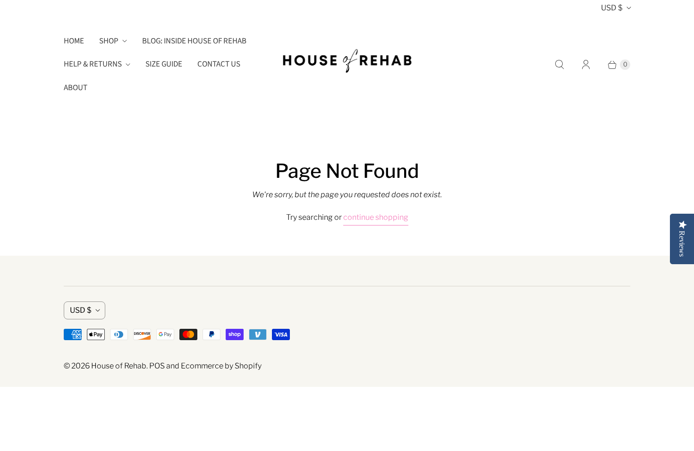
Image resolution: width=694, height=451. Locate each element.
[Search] (559, 64)
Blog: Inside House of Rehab (194, 41)
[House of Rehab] (347, 64)
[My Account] (586, 64)
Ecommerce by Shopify (221, 365)
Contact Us (218, 64)
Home (74, 41)
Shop (108, 41)
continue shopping (375, 217)
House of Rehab (118, 365)
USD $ (612, 7)
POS (157, 365)
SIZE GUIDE (163, 64)
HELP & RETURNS (93, 64)
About (75, 87)
